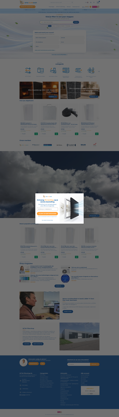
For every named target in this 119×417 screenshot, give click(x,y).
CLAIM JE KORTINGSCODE (47, 213)
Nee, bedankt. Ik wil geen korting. (47, 220)
